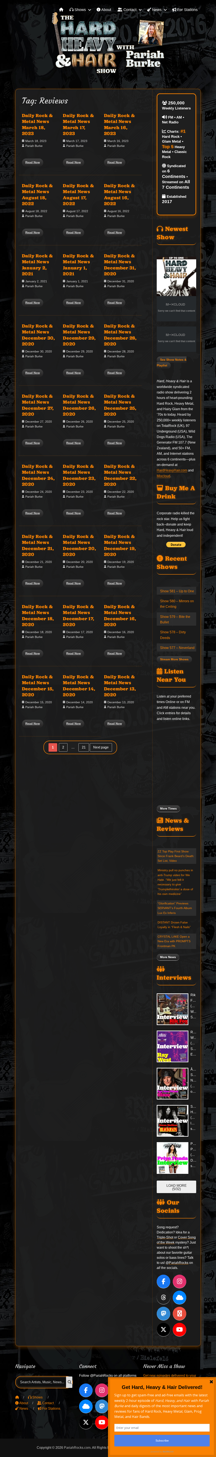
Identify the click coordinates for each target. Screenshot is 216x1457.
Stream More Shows (174, 659)
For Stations (187, 10)
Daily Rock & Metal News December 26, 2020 (79, 405)
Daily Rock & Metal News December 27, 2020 (38, 405)
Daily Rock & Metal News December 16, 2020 (120, 616)
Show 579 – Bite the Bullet (175, 619)
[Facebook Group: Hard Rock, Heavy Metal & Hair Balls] (179, 1313)
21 (85, 748)
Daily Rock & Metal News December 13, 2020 (120, 686)
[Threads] (163, 1297)
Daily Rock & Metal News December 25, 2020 (120, 405)
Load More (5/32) (176, 1187)
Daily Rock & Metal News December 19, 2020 (120, 545)
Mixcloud (163, 476)
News (156, 10)
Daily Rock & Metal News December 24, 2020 (38, 475)
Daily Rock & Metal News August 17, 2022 (78, 195)
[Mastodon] (163, 1313)
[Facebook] (163, 1281)
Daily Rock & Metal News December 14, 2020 (79, 686)
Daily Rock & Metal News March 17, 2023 (78, 124)
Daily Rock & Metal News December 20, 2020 (79, 545)
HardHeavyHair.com (172, 470)
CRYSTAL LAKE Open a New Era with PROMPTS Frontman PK (174, 941)
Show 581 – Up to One (177, 591)
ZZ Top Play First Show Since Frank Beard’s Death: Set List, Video (176, 856)
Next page (101, 747)
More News (168, 957)
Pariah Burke (34, 145)
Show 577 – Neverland (177, 648)
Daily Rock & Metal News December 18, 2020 (38, 616)
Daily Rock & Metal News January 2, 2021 (37, 265)
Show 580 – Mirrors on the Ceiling (177, 603)
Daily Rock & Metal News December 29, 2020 (79, 335)
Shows (79, 10)
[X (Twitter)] (163, 1329)
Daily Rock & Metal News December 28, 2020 (120, 335)
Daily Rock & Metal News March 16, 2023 (119, 124)
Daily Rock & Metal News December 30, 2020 (38, 335)
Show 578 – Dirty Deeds (173, 634)
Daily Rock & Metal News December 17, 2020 (78, 616)
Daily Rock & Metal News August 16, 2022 (119, 195)
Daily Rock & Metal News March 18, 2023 (37, 124)
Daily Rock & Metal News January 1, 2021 (78, 265)
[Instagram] (179, 1281)
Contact (129, 10)
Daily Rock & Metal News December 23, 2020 (79, 475)
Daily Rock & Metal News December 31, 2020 (120, 265)
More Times (168, 808)
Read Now (32, 162)
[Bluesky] (179, 1297)
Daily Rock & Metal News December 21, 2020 (38, 545)
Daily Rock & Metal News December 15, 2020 (38, 686)
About (105, 10)
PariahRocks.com (77, 1447)
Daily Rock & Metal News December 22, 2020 (120, 475)
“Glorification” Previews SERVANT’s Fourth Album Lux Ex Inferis (175, 908)
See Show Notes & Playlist (171, 362)
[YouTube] (179, 1329)
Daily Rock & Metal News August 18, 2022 (37, 195)
